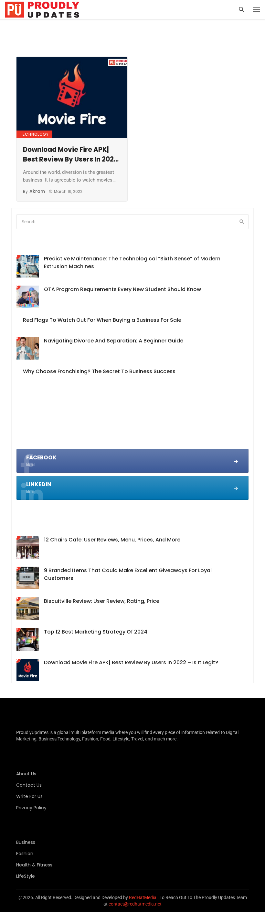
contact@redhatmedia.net (135, 904)
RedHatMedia (142, 897)
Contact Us (29, 785)
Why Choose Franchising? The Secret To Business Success (99, 371)
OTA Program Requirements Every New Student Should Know (122, 289)
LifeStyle (25, 876)
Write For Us (29, 796)
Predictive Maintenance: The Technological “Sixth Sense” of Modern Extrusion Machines (132, 262)
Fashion (24, 853)
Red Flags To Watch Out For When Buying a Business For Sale (102, 320)
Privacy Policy (31, 807)
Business (25, 842)
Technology (34, 134)
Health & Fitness (34, 865)
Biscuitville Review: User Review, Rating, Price (101, 601)
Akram (37, 191)
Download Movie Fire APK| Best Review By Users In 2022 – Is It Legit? (70, 154)
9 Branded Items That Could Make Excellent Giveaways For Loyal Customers (128, 574)
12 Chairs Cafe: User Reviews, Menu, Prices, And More (112, 539)
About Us (26, 773)
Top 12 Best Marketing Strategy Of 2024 (95, 631)
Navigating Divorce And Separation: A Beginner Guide (113, 340)
